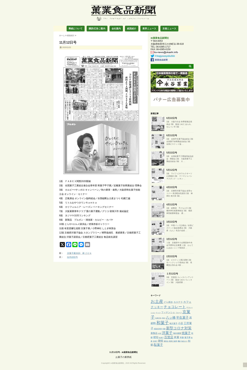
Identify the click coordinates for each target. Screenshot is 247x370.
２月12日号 (172, 273)
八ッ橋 (171, 317)
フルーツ (179, 312)
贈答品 (166, 341)
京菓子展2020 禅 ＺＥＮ (79, 253)
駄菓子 (158, 344)
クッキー (157, 307)
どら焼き (168, 302)
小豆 (180, 323)
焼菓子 (186, 333)
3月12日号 (171, 239)
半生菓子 (182, 317)
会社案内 (116, 28)
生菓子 (161, 337)
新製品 (154, 333)
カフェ (187, 301)
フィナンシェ (168, 312)
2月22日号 (171, 256)
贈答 (160, 340)
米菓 (176, 337)
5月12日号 (171, 170)
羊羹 (182, 337)
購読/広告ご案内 (97, 28)
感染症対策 (158, 329)
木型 (159, 333)
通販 (179, 341)
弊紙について (75, 28)
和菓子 (162, 322)
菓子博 (187, 337)
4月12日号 (171, 204)
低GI (163, 318)
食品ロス (184, 341)
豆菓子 (155, 341)
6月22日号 (171, 118)
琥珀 (155, 337)
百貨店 (168, 337)
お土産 (157, 301)
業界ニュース (149, 28)
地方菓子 (173, 323)
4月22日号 (171, 187)
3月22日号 (171, 222)
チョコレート (175, 307)
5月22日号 (171, 152)
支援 (164, 329)
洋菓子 (167, 333)
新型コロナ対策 (179, 328)
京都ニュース (169, 28)
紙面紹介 (131, 28)
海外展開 (177, 333)
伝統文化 (158, 318)
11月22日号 (72, 257)
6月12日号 (171, 135)
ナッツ (158, 312)
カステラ (178, 302)
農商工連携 (173, 341)
